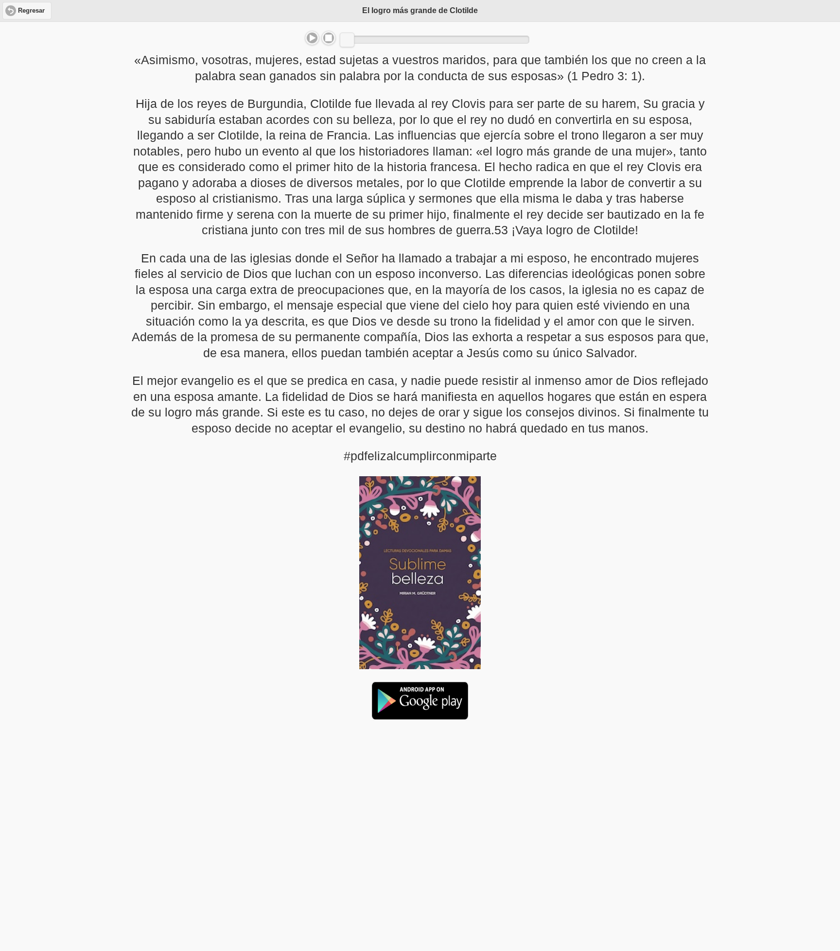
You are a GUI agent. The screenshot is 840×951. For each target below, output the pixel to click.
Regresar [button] (31, 10)
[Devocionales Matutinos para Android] (420, 716)
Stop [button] (328, 38)
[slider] (347, 40)
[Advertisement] (420, 802)
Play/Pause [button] (312, 38)
